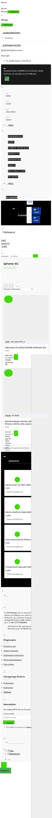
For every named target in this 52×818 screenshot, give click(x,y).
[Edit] (2, 15)
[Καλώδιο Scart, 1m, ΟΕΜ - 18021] (9, 476)
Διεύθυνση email (9, 714)
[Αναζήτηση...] (2, 253)
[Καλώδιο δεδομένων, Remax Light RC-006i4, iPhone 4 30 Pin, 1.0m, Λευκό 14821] (19, 394)
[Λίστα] (11, 285)
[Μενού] (4, 227)
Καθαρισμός (14, 12)
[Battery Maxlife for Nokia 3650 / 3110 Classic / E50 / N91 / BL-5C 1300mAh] (9, 503)
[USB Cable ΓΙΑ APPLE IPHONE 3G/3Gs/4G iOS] (19, 320)
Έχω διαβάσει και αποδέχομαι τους (23, 727)
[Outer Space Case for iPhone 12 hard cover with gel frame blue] (9, 530)
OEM (7, 342)
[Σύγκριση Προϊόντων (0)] (16, 285)
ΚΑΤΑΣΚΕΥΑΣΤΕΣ (12, 45)
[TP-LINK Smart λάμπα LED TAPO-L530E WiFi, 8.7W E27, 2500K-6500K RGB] (9, 558)
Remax (8, 415)
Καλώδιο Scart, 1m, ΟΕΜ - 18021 (18, 485)
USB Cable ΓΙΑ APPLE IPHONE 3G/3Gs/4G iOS (25, 347)
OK (6, 78)
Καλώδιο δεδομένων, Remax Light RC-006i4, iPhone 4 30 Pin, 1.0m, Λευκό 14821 (23, 422)
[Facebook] (9, 596)
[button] (36, 211)
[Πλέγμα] (5, 285)
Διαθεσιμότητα (11, 33)
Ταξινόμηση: (7, 289)
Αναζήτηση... (5, 256)
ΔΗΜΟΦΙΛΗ (14, 461)
